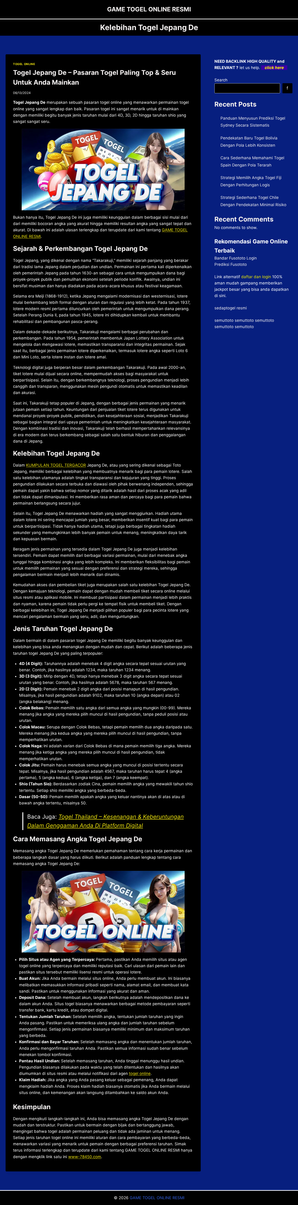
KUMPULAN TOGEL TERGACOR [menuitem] (56, 465)
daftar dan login (256, 276)
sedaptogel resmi (230, 308)
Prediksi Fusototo (230, 264)
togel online (140, 1073)
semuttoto (224, 320)
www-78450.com (84, 1156)
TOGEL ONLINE (24, 64)
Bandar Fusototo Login (235, 258)
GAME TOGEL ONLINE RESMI (157, 1197)
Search (220, 80)
